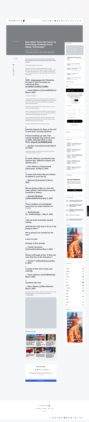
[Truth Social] (59, 23)
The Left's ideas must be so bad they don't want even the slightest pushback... (30, 345)
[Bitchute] (62, 23)
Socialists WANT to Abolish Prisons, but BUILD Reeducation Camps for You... (50, 358)
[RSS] (73, 23)
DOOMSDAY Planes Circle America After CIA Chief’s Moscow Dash (76, 163)
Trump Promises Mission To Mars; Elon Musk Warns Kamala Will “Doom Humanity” (30, 373)
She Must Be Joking (75, 75)
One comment (37, 52)
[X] (41, 23)
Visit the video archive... (70, 84)
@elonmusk (36, 82)
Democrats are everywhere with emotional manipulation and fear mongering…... (40, 346)
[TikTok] (48, 23)
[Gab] (52, 23)
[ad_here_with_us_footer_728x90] (40, 315)
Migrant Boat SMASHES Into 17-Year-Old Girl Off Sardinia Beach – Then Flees (77, 158)
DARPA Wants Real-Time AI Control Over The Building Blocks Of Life (76, 203)
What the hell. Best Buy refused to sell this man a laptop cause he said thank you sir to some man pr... (50, 346)
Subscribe (75, 192)
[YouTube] (43, 23)
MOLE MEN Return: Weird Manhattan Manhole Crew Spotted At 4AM (76, 222)
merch (44, 295)
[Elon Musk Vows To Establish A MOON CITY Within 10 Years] (41, 369)
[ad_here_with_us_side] (74, 244)
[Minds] (64, 23)
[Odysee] (66, 23)
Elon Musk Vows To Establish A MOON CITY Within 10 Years (40, 373)
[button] (75, 23)
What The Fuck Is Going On (74, 217)
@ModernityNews (29, 297)
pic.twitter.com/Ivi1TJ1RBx (36, 89)
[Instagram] (46, 23)
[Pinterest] (71, 23)
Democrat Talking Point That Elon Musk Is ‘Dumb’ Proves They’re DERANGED (51, 373)
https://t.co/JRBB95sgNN (41, 144)
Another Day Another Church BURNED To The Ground (76, 169)
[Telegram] (50, 23)
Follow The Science (16, 43)
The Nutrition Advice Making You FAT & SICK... (30, 357)
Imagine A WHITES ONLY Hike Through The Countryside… (77, 146)
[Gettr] (55, 23)
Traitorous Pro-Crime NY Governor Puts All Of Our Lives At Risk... (40, 357)
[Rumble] (57, 23)
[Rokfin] (68, 23)
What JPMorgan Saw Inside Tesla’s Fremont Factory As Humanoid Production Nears (75, 207)
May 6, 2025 (30, 95)
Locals (31, 295)
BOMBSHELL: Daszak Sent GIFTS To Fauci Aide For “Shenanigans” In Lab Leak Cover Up (76, 212)
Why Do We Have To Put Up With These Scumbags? (76, 152)
